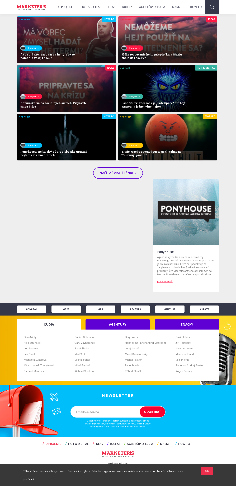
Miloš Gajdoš (82, 365)
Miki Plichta (182, 360)
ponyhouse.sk (165, 281)
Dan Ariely (30, 337)
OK (207, 471)
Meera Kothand (185, 354)
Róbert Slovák (133, 371)
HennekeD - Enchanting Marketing (146, 343)
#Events (135, 309)
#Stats (204, 309)
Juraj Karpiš (132, 348)
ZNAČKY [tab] (187, 324)
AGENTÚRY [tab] (117, 324)
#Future (169, 309)
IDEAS (111, 7)
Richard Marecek (34, 371)
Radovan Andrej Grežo (189, 365)
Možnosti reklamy (118, 463)
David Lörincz (184, 337)
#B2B (66, 309)
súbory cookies (58, 471)
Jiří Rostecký (183, 343)
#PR (100, 309)
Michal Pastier (133, 360)
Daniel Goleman (84, 337)
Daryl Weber (132, 337)
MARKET (177, 7)
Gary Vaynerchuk (84, 343)
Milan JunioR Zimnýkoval (39, 365)
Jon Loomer (31, 348)
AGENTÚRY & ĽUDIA (152, 7)
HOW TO (196, 7)
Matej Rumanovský (136, 354)
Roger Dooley (184, 371)
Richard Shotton (84, 371)
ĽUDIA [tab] (49, 324)
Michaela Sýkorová (35, 360)
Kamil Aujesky (184, 348)
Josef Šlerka (81, 348)
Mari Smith (80, 354)
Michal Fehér (82, 360)
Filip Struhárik (32, 343)
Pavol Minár (132, 365)
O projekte (66, 7)
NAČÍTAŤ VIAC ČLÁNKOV (118, 173)
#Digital (31, 309)
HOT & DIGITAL (91, 7)
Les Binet (29, 354)
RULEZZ (127, 7)
